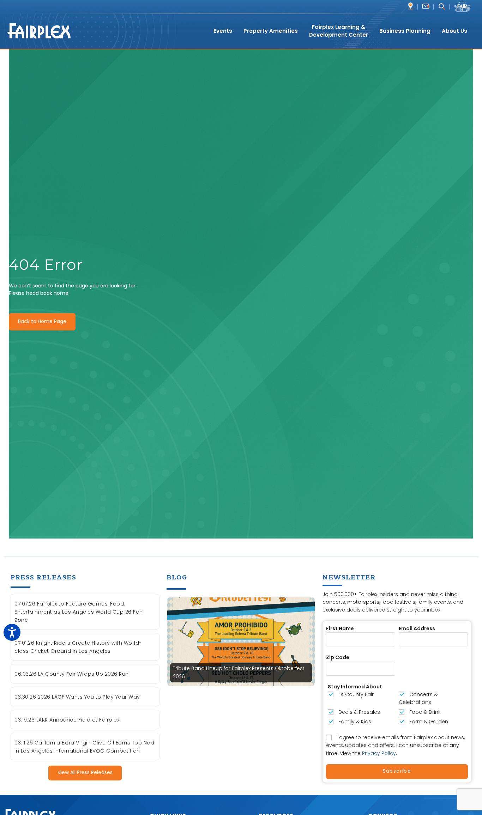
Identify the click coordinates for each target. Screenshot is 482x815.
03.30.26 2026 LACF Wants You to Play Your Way (77, 696)
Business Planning (404, 31)
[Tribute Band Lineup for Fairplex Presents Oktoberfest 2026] (241, 641)
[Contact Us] (425, 6)
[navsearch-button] (441, 7)
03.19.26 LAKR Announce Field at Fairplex (66, 719)
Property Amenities (270, 31)
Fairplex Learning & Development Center (338, 31)
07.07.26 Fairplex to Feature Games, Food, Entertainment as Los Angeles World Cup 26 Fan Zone (78, 612)
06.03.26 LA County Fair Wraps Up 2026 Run (71, 673)
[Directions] (410, 6)
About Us (454, 31)
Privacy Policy (379, 753)
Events (222, 31)
